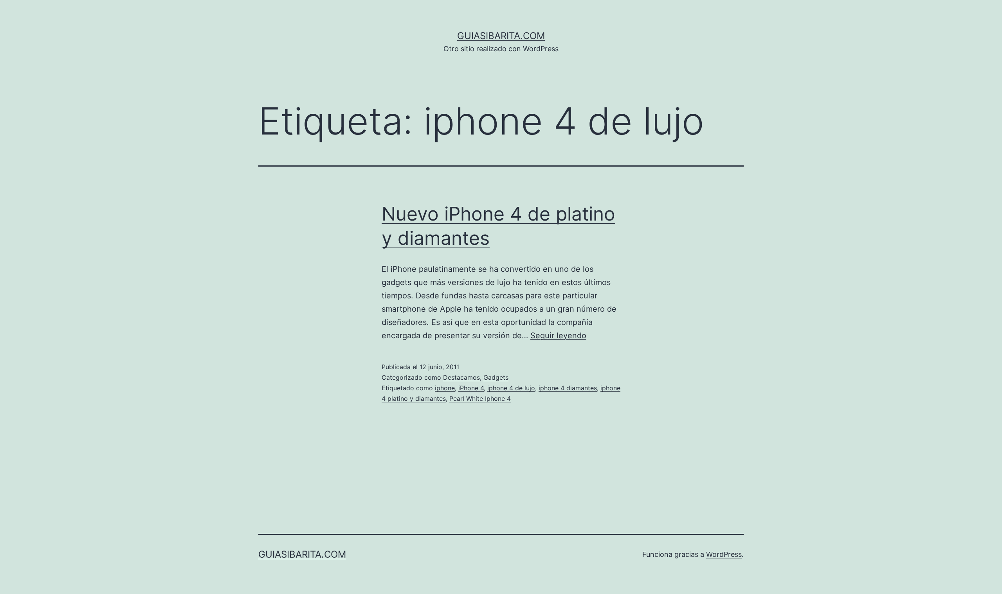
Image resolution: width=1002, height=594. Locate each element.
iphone (445, 388)
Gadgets (495, 377)
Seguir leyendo (558, 335)
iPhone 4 (471, 388)
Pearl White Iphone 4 (480, 398)
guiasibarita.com (501, 35)
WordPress (724, 554)
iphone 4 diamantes (568, 388)
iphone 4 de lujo (511, 388)
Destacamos (461, 377)
